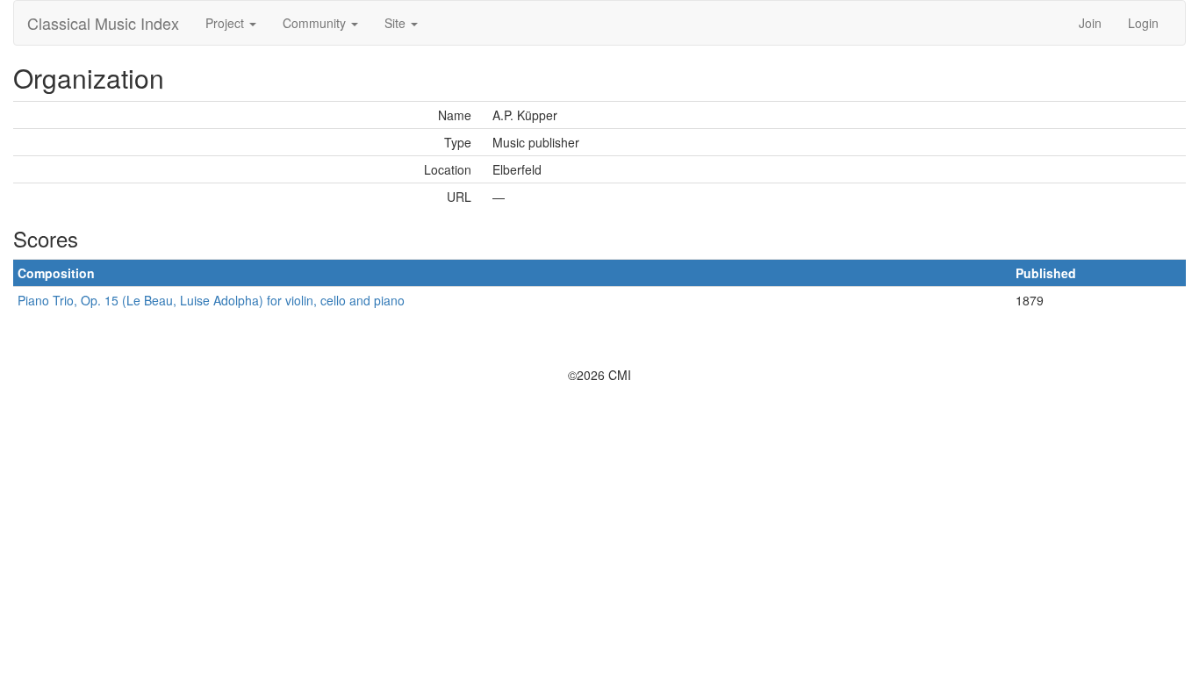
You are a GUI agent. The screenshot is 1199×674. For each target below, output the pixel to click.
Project (226, 23)
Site (396, 23)
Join (1090, 23)
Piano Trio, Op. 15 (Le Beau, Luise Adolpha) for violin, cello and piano (211, 300)
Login (1143, 23)
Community (316, 23)
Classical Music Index (103, 22)
